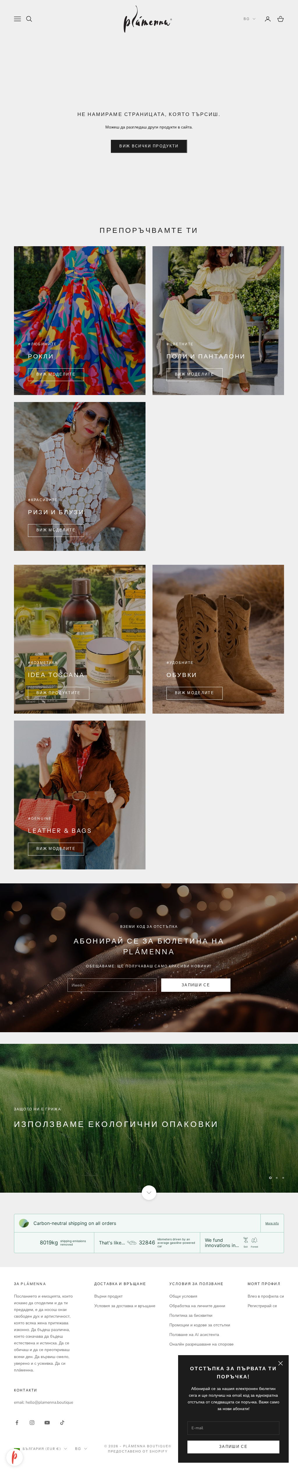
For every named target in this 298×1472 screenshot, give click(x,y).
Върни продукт (108, 1296)
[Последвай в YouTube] (47, 1422)
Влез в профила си (266, 1296)
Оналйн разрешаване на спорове (201, 1344)
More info (272, 1223)
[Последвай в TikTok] (62, 1422)
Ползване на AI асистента (194, 1334)
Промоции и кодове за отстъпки (199, 1325)
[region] (149, 1118)
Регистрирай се (262, 1306)
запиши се (196, 985)
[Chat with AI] (14, 1457)
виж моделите (56, 530)
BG (247, 19)
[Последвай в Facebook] (17, 1422)
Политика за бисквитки (190, 1315)
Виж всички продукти (148, 146)
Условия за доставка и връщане (124, 1306)
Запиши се (233, 1446)
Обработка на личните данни (197, 1306)
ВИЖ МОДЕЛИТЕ (56, 374)
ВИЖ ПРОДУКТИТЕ (58, 693)
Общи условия (183, 1296)
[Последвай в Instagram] (32, 1422)
